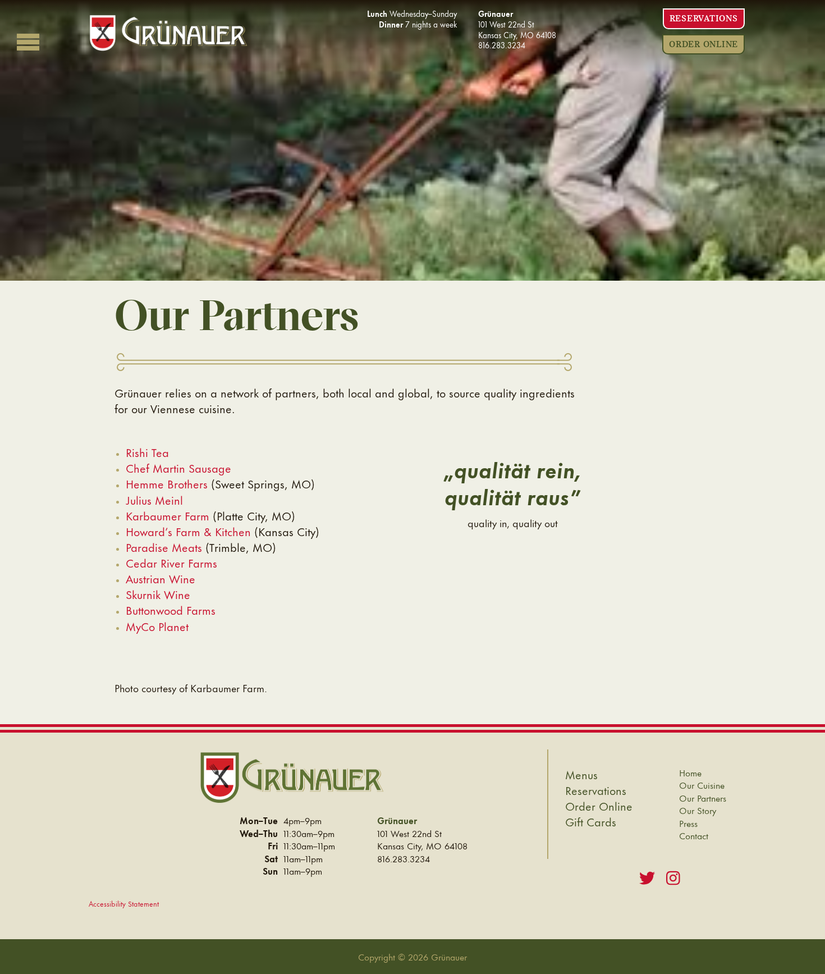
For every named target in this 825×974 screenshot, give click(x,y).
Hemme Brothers (167, 483)
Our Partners (702, 798)
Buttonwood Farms (171, 609)
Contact (693, 835)
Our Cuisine (702, 785)
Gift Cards (590, 821)
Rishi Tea (147, 451)
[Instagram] (673, 876)
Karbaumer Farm (167, 515)
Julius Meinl (154, 499)
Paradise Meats (164, 546)
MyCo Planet (157, 626)
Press (688, 823)
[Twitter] (647, 876)
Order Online (703, 44)
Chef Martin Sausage (178, 467)
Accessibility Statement (124, 903)
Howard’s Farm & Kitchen (188, 531)
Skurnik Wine (158, 594)
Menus (581, 774)
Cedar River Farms (171, 562)
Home (690, 772)
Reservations (704, 18)
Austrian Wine (160, 578)
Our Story (697, 810)
